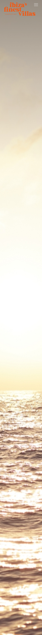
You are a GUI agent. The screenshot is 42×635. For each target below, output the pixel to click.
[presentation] (3, 320)
